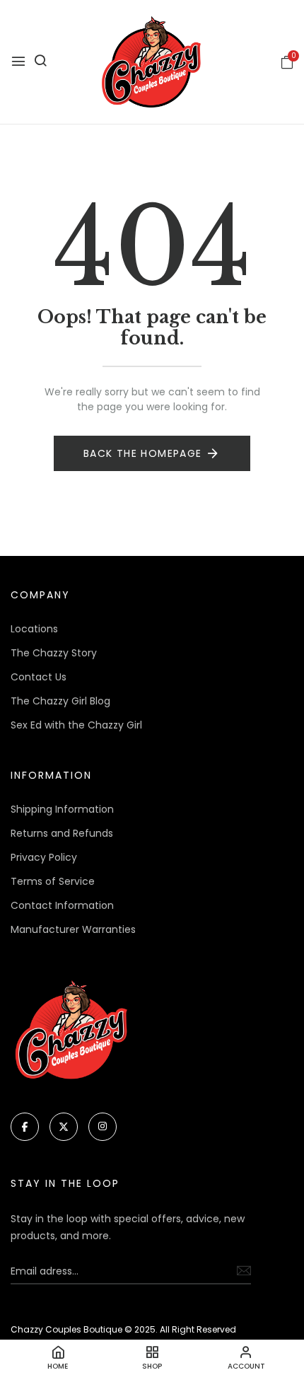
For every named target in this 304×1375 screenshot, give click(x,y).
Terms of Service (53, 881)
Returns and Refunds (62, 833)
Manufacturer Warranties (73, 929)
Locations (34, 629)
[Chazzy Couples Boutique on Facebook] (25, 1127)
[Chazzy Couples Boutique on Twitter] (63, 1127)
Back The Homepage (142, 453)
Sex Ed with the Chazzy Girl (76, 725)
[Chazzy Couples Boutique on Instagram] (102, 1127)
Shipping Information (62, 809)
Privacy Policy (44, 857)
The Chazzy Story (54, 653)
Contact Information (62, 905)
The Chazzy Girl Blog (60, 701)
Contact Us (38, 677)
